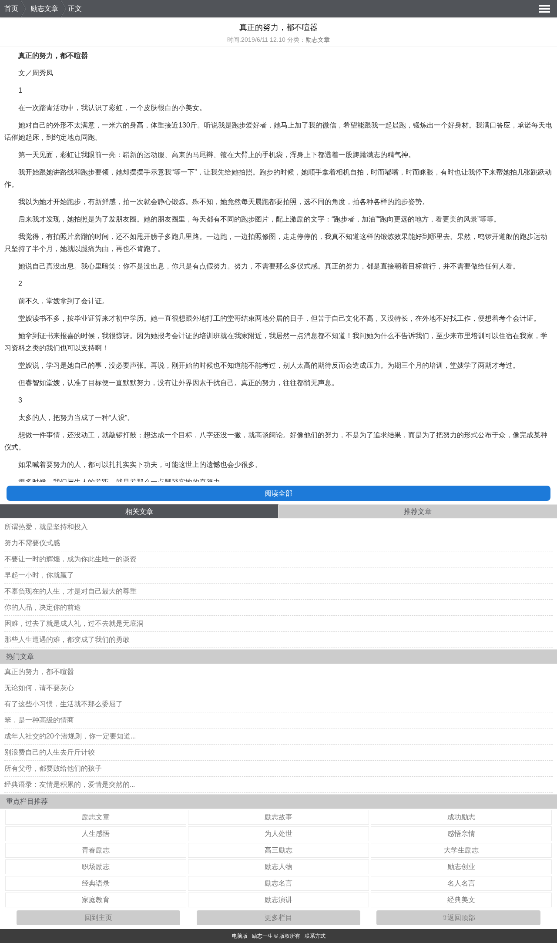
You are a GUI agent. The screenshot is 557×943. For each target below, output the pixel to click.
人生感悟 (96, 833)
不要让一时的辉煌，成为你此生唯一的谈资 (70, 559)
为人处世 (278, 833)
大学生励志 (461, 850)
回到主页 (98, 917)
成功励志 (461, 817)
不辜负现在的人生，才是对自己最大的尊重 (70, 591)
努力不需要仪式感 (32, 543)
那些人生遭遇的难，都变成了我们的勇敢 (67, 639)
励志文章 (44, 8)
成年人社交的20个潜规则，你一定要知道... (70, 736)
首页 (11, 8)
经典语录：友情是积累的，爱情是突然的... (69, 784)
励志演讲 (278, 899)
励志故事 (278, 817)
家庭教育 (96, 899)
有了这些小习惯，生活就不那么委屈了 (63, 704)
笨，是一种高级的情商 (39, 720)
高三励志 (278, 850)
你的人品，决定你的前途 (42, 607)
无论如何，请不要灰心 (39, 687)
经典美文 (461, 899)
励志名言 (278, 883)
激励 (297, 219)
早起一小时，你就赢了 (39, 575)
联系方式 (315, 936)
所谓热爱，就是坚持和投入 (46, 526)
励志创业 (461, 866)
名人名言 (461, 883)
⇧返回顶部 (458, 917)
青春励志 (96, 850)
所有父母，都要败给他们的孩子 (53, 768)
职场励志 (96, 866)
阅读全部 (278, 493)
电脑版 (240, 936)
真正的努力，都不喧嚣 (39, 671)
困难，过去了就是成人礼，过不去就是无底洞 (74, 623)
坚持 (18, 248)
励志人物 (278, 866)
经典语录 (96, 883)
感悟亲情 (461, 833)
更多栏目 (278, 917)
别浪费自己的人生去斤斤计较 (49, 752)
